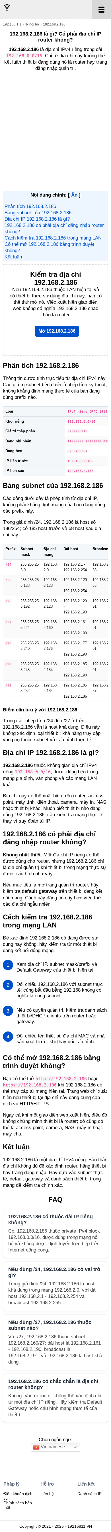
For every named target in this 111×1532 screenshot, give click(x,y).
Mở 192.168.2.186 (56, 331)
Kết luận (13, 257)
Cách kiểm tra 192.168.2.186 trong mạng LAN (53, 238)
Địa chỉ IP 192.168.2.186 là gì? (37, 219)
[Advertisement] (55, 132)
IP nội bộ (32, 24)
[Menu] (101, 9)
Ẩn (74, 195)
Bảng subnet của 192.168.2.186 (38, 212)
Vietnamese (52, 1447)
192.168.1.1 (12, 24)
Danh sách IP (89, 1493)
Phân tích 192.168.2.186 (30, 206)
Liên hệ (47, 1493)
